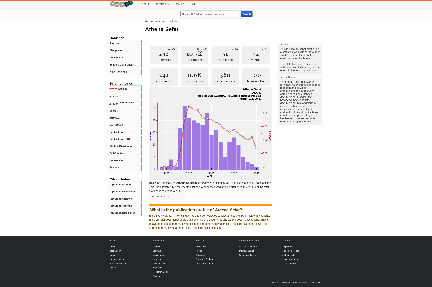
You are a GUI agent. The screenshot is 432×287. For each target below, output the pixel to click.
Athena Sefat (170, 21)
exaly (145, 21)
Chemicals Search (248, 255)
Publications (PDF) (120, 139)
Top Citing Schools (120, 198)
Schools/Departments (122, 64)
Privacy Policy (117, 259)
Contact (113, 255)
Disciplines (115, 50)
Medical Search (246, 251)
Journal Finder (289, 263)
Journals (114, 43)
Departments (159, 263)
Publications (116, 132)
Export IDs (287, 246)
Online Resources (204, 263)
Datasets (200, 255)
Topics (199, 251)
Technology (162, 4)
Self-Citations (117, 153)
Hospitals (157, 267)
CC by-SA (317, 283)
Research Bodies (161, 272)
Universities (116, 57)
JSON (170, 196)
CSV (179, 196)
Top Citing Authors (120, 184)
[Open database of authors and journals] (121, 2)
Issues (180, 4)
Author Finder (289, 255)
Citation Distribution (121, 146)
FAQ (193, 4)
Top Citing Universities (122, 191)
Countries (157, 276)
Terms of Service (118, 263)
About (145, 4)
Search (247, 14)
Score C (114, 110)
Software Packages (205, 259)
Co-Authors (116, 124)
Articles (118, 88)
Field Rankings (118, 71)
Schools (114, 167)
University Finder (290, 259)
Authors (155, 21)
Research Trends (290, 251)
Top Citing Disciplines (122, 212)
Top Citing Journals (120, 205)
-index (113, 96)
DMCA (113, 267)
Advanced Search (248, 246)
